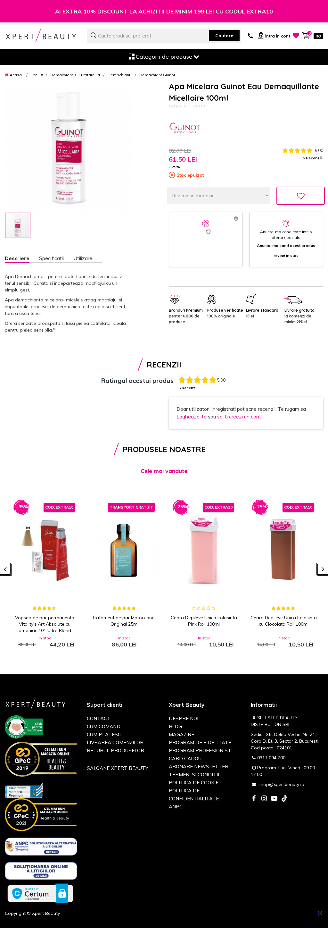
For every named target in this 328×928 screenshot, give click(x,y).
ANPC (176, 807)
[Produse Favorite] (295, 35)
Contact (99, 718)
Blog (175, 726)
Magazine (181, 734)
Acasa (16, 74)
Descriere (17, 258)
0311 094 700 (271, 758)
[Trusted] (24, 728)
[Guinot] (185, 128)
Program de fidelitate (200, 742)
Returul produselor (115, 750)
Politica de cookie (193, 783)
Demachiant (119, 74)
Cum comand (103, 726)
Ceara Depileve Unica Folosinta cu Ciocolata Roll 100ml (283, 621)
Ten (34, 74)
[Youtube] (274, 799)
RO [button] (318, 36)
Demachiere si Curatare (72, 74)
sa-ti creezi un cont (239, 416)
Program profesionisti (201, 750)
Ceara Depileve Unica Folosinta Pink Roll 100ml (204, 621)
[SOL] (41, 872)
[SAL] (41, 848)
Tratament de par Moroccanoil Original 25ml (124, 621)
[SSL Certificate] (40, 893)
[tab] (22, 259)
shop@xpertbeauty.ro (281, 784)
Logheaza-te (191, 416)
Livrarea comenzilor (115, 742)
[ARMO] (24, 790)
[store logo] (41, 35)
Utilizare (82, 258)
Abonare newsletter (198, 766)
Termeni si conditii (194, 775)
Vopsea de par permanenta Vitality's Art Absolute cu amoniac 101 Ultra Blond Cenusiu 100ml (44, 624)
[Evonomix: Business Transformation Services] (320, 913)
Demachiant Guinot (157, 74)
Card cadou (185, 758)
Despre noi (183, 718)
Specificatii (51, 258)
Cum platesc (104, 734)
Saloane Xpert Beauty (117, 768)
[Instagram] (263, 799)
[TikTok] (284, 799)
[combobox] (164, 36)
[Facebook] (253, 799)
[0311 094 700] (250, 35)
